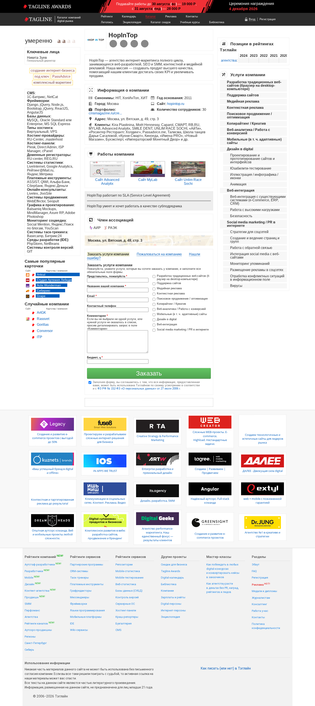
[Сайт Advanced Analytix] (107, 176)
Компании (167, 590)
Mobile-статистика (128, 571)
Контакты (192, 16)
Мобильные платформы (86, 616)
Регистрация (268, 19)
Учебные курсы (190, 22)
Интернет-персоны (173, 610)
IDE (72, 623)
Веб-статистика (126, 584)
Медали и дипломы (264, 591)
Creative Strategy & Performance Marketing (157, 438)
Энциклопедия (132, 22)
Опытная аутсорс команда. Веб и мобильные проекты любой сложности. (52, 534)
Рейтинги (106, 16)
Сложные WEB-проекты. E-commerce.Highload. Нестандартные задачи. (210, 438)
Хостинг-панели (126, 610)
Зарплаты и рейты (173, 597)
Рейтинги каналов (39, 623)
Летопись (107, 22)
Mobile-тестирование (129, 577)
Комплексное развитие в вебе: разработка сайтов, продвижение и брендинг (105, 534)
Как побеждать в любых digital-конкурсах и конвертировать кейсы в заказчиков (222, 571)
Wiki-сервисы (79, 630)
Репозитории (124, 564)
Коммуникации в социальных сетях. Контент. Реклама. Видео (105, 501)
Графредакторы (81, 590)
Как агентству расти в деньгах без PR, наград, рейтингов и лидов (222, 588)
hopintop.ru (175, 104)
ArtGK (41, 312)
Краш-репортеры (127, 616)
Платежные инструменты (87, 584)
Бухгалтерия (124, 623)
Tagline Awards (170, 571)
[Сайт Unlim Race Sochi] (188, 176)
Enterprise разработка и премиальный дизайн (157, 471)
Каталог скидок (161, 22)
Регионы (30, 636)
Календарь (129, 16)
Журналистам (261, 597)
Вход (252, 19)
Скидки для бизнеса (174, 564)
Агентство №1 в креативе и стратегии (262, 534)
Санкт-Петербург (36, 643)
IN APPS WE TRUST (105, 471)
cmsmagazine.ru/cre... (105, 113)
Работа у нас (260, 610)
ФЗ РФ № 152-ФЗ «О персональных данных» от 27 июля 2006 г (139, 388)
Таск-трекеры (79, 577)
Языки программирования (87, 610)
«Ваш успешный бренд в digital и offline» (52, 471)
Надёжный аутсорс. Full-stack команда (210, 501)
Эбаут (256, 564)
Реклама (170, 16)
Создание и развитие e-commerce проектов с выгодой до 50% (52, 438)
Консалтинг (259, 604)
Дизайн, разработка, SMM (157, 501)
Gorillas (43, 324)
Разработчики (37, 571)
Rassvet (43, 319)
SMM (28, 603)
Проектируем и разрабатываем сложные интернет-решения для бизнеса (105, 438)
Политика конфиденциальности (266, 626)
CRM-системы (79, 571)
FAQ (254, 571)
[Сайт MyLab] (147, 176)
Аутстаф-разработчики (43, 564)
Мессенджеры (79, 597)
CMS (119, 630)
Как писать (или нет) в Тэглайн (226, 668)
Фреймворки (78, 603)
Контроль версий (127, 597)
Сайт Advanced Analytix (107, 181)
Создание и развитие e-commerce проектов (210, 535)
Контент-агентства (40, 590)
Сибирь (29, 649)
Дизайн (33, 584)
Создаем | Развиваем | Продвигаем (210, 471)
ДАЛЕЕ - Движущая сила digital (263, 471)
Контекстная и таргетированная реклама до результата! (52, 501)
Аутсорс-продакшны (38, 630)
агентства (229, 60)
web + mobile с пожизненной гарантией (262, 501)
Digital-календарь (172, 577)
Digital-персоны (171, 603)
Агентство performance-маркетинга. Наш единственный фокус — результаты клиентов (157, 534)
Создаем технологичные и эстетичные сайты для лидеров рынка (262, 438)
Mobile (32, 577)
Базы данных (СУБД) (129, 590)
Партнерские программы (86, 564)
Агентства (31, 616)
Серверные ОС (125, 603)
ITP (39, 337)
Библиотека (216, 22)
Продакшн (35, 597)
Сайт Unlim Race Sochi (188, 181)
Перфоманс (32, 610)
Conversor (45, 331)
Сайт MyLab (147, 180)
